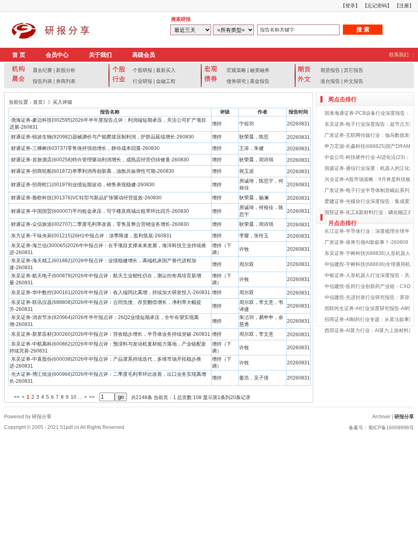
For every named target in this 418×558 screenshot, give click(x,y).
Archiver (381, 417)
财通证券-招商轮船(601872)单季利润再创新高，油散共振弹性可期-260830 (92, 171)
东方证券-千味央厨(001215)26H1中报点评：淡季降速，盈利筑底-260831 (91, 236)
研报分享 (404, 417)
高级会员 (143, 54)
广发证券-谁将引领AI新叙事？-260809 (366, 242)
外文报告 (353, 81)
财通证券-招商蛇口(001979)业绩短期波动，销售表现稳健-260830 (83, 184)
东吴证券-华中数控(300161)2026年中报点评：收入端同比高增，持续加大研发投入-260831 (110, 292)
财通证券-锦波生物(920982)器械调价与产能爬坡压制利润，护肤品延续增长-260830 (102, 137)
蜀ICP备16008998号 (391, 428)
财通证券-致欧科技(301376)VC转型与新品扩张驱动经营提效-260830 (86, 198)
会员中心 (57, 54)
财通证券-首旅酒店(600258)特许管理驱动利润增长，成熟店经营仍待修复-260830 (100, 160)
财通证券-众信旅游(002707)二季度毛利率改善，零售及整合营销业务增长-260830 (100, 224)
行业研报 (142, 81)
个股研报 (142, 70)
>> (92, 397)
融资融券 (259, 70)
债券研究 (236, 81)
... (80, 397)
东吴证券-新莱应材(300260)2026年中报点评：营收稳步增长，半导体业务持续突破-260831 (110, 334)
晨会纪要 (42, 70)
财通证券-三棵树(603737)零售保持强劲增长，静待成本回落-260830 (85, 148)
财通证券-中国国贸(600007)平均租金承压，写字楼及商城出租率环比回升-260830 (100, 211)
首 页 (18, 54)
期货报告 (330, 70)
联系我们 (399, 55)
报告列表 (42, 81)
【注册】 (404, 6)
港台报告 (330, 81)
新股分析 (66, 70)
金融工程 (166, 81)
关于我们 (100, 54)
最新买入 (166, 70)
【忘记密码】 (377, 6)
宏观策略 (236, 70)
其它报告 (353, 70)
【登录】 (350, 6)
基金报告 (259, 81)
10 (73, 397)
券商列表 (66, 81)
